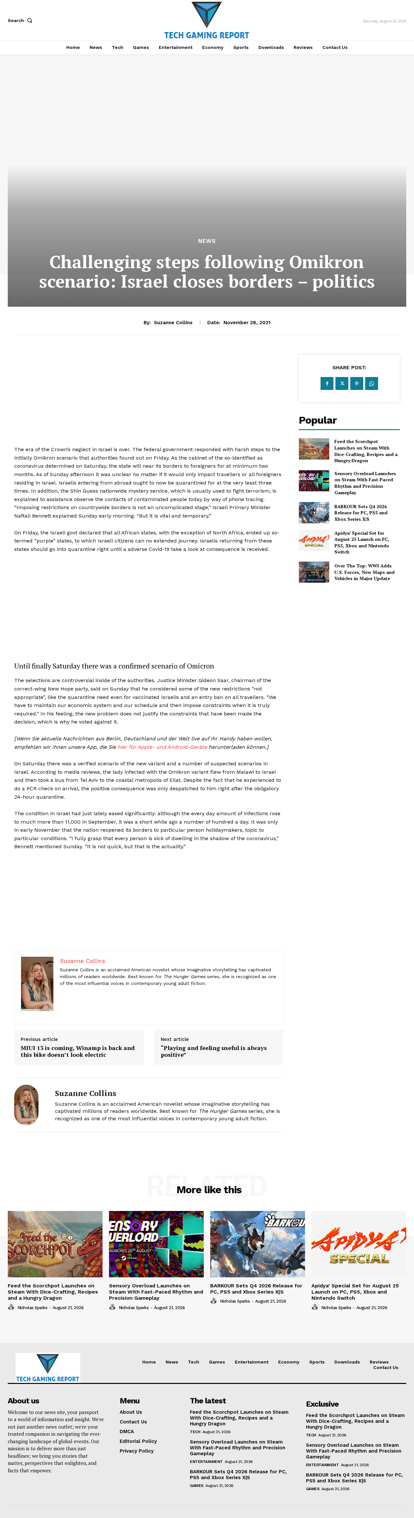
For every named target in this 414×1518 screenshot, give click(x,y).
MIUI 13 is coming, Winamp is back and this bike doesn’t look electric (78, 1051)
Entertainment (206, 1461)
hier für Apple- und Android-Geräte (162, 747)
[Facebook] (327, 383)
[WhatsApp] (371, 383)
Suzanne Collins (173, 322)
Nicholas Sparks (32, 1307)
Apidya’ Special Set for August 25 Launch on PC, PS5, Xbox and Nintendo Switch (361, 542)
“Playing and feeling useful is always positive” (214, 1051)
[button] (21, 20)
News (207, 241)
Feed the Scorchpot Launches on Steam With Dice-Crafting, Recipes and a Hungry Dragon (366, 450)
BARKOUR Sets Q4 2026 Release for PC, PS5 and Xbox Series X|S (360, 512)
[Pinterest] (356, 383)
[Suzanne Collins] (29, 1105)
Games (196, 1485)
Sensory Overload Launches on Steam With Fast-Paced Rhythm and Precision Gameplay (365, 483)
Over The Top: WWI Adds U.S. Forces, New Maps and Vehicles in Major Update (364, 572)
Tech (195, 1432)
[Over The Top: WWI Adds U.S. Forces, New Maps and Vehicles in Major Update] (314, 572)
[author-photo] (12, 1307)
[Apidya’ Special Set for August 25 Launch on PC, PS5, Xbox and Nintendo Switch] (314, 540)
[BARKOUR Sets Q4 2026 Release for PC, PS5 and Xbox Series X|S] (314, 512)
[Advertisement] (148, 400)
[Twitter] (341, 383)
